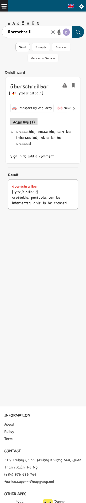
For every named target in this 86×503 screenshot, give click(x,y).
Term (8, 438)
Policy (9, 431)
